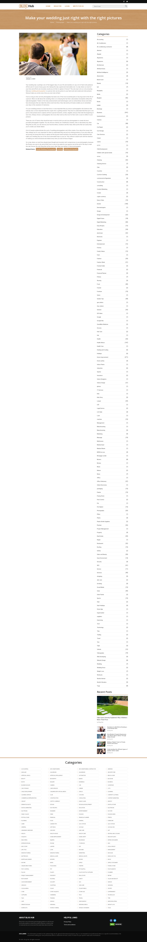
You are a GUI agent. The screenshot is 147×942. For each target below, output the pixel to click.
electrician (100, 233)
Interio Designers (101, 379)
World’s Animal (101, 678)
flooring (99, 280)
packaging (100, 488)
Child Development (102, 149)
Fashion (99, 258)
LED (98, 404)
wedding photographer (38, 91)
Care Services (101, 134)
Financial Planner (101, 273)
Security (99, 561)
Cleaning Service (101, 163)
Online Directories (102, 485)
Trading (99, 635)
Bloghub (99, 98)
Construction (100, 182)
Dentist (99, 204)
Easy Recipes (100, 225)
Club (98, 167)
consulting (100, 185)
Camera (99, 120)
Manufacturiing (101, 426)
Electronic (100, 236)
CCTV (98, 145)
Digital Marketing (101, 222)
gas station (100, 302)
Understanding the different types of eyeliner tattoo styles (117, 750)
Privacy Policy (67, 921)
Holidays (99, 353)
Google (99, 317)
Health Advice (101, 342)
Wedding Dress (101, 667)
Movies (99, 463)
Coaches (99, 171)
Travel (98, 638)
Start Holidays (101, 605)
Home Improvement (102, 357)
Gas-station (100, 306)
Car (98, 123)
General (99, 309)
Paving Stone (100, 496)
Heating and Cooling (102, 350)
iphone (99, 386)
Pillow (98, 514)
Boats (98, 101)
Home (48, 6)
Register (57, 6)
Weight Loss (100, 671)
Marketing (99, 434)
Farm (98, 255)
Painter (99, 492)
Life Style (99, 412)
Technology (100, 627)
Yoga (98, 686)
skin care (99, 580)
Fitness (99, 277)
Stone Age (100, 609)
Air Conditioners (101, 43)
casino (99, 142)
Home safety (100, 361)
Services (99, 572)
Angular (99, 54)
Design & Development (103, 215)
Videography (100, 653)
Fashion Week (101, 262)
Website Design (101, 660)
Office (98, 477)
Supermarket (100, 613)
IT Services (100, 390)
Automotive (100, 76)
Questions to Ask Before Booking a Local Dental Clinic (117, 727)
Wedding (99, 664)
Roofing (99, 547)
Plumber (99, 525)
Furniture (99, 291)
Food (98, 284)
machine (99, 419)
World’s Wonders (101, 682)
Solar (98, 591)
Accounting (100, 39)
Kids (98, 393)
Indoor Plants (100, 364)
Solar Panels (100, 594)
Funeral (99, 288)
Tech (98, 624)
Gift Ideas (99, 313)
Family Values (101, 251)
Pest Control (100, 499)
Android (99, 50)
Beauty (99, 83)
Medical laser (100, 445)
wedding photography (71, 149)
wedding (59, 149)
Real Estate (100, 536)
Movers (99, 459)
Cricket (99, 193)
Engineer (99, 240)
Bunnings (99, 109)
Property (99, 532)
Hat (98, 335)
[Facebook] (124, 2)
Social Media (100, 587)
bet (98, 87)
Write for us (78, 6)
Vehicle (99, 649)
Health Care (100, 346)
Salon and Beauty (102, 554)
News (98, 474)
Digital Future (100, 218)
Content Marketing (102, 189)
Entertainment (101, 244)
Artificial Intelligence (102, 72)
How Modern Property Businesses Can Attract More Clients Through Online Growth (116, 736)
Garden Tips (100, 299)
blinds (98, 94)
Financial (99, 269)
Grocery (99, 328)
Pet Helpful (100, 507)
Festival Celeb (101, 266)
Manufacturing (101, 430)
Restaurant (100, 543)
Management (100, 423)
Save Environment (102, 558)
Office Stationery (101, 481)
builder (99, 105)
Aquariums (100, 58)
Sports (99, 598)
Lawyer (99, 401)
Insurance (100, 375)
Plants (98, 518)
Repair (98, 540)
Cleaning (99, 160)
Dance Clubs (100, 200)
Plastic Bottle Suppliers (103, 521)
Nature (99, 470)
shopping (99, 576)
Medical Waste (101, 448)
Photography (100, 510)
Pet (98, 503)
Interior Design (101, 383)
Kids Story (100, 397)
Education (100, 229)
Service (99, 569)
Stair (98, 602)
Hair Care (99, 331)
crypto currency (101, 196)
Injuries (99, 372)
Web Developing (101, 656)
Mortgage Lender (102, 456)
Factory (99, 247)
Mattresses (100, 441)
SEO (98, 565)
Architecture (100, 65)
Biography (100, 90)
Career (99, 138)
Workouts (99, 675)
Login (67, 6)
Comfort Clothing (102, 174)
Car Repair (100, 127)
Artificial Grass (101, 68)
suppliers (99, 616)
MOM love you (101, 452)
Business (99, 112)
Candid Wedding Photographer (45, 149)
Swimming (100, 620)
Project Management (103, 529)
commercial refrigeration (104, 178)
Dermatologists (101, 207)
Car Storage (100, 131)
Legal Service (100, 408)
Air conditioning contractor (104, 47)
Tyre (98, 642)
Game (98, 295)
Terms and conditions (69, 924)
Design (99, 211)
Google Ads (100, 320)
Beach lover (100, 79)
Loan (98, 415)
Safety (99, 551)
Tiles (98, 631)
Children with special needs (104, 152)
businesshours (101, 116)
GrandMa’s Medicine (102, 324)
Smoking (99, 583)
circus (98, 156)
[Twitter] (127, 2)
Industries (100, 368)
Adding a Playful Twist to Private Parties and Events (116, 742)
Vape (98, 645)
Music (98, 467)
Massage (99, 437)
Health (99, 339)
